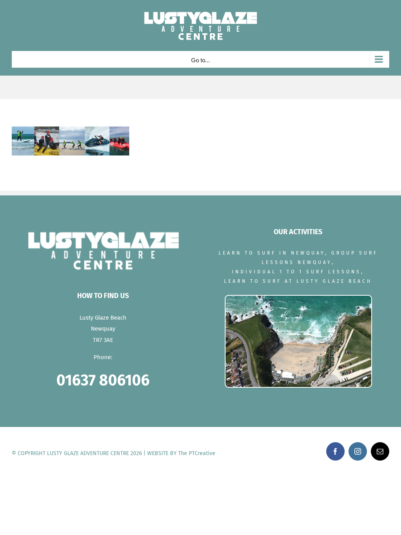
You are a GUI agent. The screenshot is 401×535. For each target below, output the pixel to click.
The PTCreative (196, 453)
